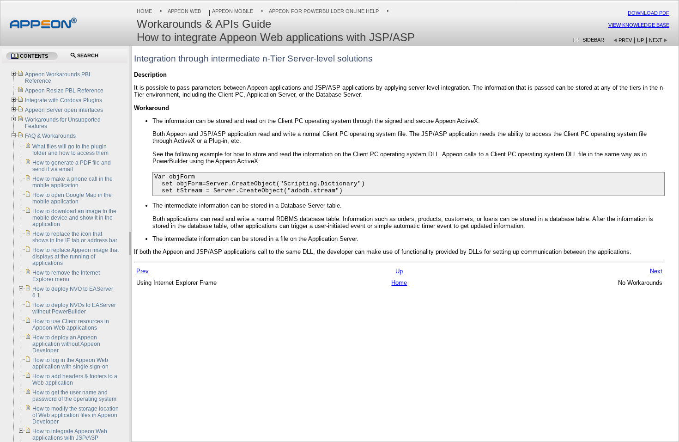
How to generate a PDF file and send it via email (71, 166)
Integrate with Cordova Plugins (63, 100)
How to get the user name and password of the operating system (74, 395)
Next (655, 40)
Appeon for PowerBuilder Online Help (324, 11)
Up (640, 40)
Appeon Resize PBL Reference (64, 90)
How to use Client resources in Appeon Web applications (70, 324)
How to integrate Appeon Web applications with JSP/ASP (69, 434)
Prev (625, 40)
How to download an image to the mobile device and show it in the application (74, 217)
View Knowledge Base (638, 25)
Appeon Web (184, 11)
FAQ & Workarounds (50, 136)
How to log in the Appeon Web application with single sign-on (70, 363)
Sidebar (593, 40)
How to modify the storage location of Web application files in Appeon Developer (75, 415)
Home (144, 11)
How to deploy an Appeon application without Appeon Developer (66, 344)
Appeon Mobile (232, 11)
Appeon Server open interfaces (64, 110)
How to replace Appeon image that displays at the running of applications (75, 256)
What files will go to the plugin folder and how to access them (70, 149)
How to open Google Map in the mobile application (72, 198)
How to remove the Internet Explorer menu (66, 276)
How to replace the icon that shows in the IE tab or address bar (74, 237)
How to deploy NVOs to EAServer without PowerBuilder (74, 308)
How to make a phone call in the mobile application (72, 182)
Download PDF (648, 13)
